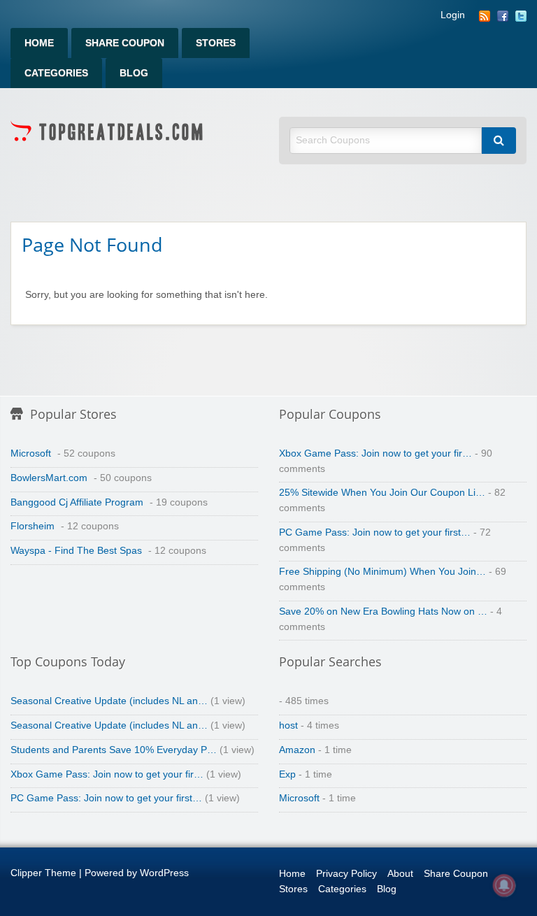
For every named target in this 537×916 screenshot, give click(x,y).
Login (453, 15)
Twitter (521, 16)
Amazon (297, 750)
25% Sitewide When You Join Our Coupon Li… (382, 492)
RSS (484, 16)
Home (39, 43)
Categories (56, 73)
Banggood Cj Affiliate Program (76, 502)
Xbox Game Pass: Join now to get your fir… (375, 453)
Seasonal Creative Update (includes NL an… (109, 701)
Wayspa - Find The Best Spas (76, 550)
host (288, 725)
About (400, 873)
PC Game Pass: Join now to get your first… (375, 532)
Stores (216, 43)
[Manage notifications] (504, 885)
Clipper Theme (43, 873)
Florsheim (32, 526)
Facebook (502, 16)
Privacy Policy (346, 873)
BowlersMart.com (48, 478)
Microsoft (30, 453)
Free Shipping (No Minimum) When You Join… (382, 571)
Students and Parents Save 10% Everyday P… (113, 750)
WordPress (164, 873)
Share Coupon (124, 43)
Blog (134, 73)
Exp (287, 774)
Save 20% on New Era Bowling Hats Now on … (383, 611)
